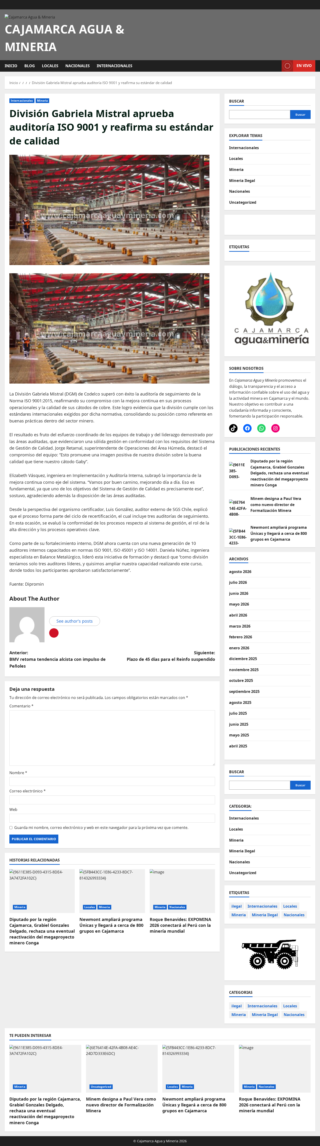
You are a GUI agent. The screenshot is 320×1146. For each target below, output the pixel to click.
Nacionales (77, 65)
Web (13, 809)
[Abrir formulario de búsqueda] (276, 65)
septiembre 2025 (244, 691)
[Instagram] (275, 428)
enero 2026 (239, 648)
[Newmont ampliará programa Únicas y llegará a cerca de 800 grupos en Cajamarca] (112, 891)
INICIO (11, 65)
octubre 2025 (241, 680)
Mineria (42, 101)
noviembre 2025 (244, 669)
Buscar (236, 101)
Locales (50, 65)
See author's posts (74, 621)
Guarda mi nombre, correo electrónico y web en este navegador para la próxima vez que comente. (101, 827)
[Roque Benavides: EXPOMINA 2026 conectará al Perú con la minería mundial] (182, 891)
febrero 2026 (240, 637)
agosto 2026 (240, 571)
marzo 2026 (239, 626)
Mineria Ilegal (242, 180)
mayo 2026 (239, 604)
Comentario (21, 706)
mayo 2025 (239, 735)
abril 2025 (238, 746)
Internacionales (114, 65)
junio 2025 (238, 724)
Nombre (18, 772)
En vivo (304, 65)
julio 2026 (238, 582)
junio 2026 (238, 593)
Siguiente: (171, 656)
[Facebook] (247, 428)
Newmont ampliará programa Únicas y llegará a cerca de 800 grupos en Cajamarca (111, 925)
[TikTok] (233, 428)
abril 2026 (238, 615)
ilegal (236, 906)
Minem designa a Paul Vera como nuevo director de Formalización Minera (275, 504)
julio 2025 (238, 713)
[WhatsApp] (261, 428)
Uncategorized (242, 202)
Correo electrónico (27, 791)
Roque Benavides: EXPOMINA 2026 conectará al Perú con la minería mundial (180, 925)
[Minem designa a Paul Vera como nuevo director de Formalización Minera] (122, 1069)
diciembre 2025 (243, 658)
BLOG (29, 65)
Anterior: (57, 659)
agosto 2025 (240, 702)
